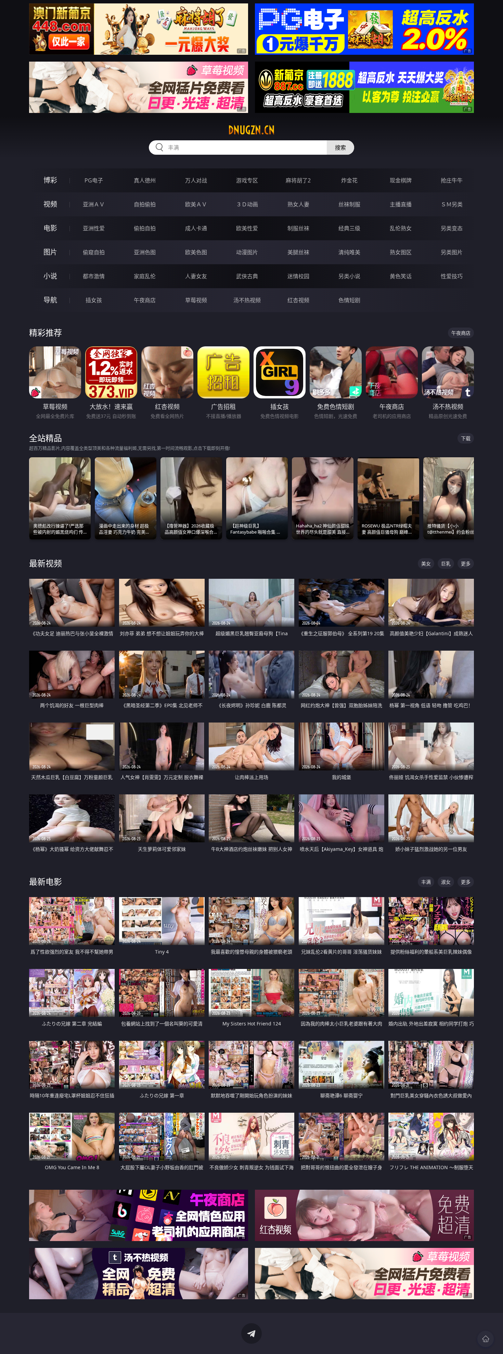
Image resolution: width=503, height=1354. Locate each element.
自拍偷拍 (145, 204)
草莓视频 (196, 300)
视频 (50, 204)
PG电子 (94, 180)
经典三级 (349, 228)
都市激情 (94, 276)
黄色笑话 (401, 276)
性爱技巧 (452, 276)
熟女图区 (401, 252)
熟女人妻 (298, 204)
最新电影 (45, 881)
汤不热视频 (247, 300)
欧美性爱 (247, 228)
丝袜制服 (349, 204)
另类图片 (452, 252)
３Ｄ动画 (247, 204)
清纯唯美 (349, 252)
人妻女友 (196, 276)
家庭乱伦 (145, 276)
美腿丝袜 (298, 252)
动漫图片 (247, 252)
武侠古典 (247, 276)
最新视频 (45, 563)
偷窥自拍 (94, 252)
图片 (50, 252)
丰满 (426, 882)
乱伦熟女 (401, 228)
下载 (465, 438)
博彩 (50, 180)
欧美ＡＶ (196, 204)
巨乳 (446, 563)
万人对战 (196, 180)
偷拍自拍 (145, 228)
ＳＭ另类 (452, 204)
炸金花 (349, 180)
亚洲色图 (145, 252)
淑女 (446, 882)
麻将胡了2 (298, 180)
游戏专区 (247, 180)
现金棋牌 (401, 180)
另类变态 (452, 228)
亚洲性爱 (94, 228)
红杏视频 (298, 300)
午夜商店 (145, 300)
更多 (465, 563)
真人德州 (145, 180)
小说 (50, 276)
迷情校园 (298, 276)
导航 (50, 300)
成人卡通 (196, 228)
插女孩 (94, 300)
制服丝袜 (298, 228)
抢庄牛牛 (452, 180)
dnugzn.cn (251, 130)
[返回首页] (485, 1339)
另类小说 (349, 276)
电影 (50, 228)
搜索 (340, 147)
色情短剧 (349, 300)
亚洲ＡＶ (94, 204)
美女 (426, 563)
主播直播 (401, 204)
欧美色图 (196, 252)
